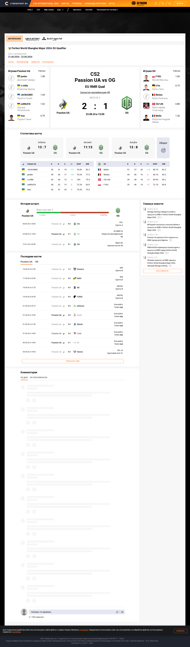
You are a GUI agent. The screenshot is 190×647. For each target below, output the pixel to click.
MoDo (106, 169)
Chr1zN (107, 179)
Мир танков (49, 10)
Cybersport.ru (76, 643)
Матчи (65, 3)
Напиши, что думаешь (41, 612)
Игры (112, 3)
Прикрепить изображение (117, 612)
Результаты (47, 62)
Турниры (77, 3)
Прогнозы (77, 10)
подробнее (83, 630)
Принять (180, 631)
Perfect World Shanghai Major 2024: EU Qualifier (39, 48)
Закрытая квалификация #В (95, 92)
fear (29, 189)
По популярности (38, 378)
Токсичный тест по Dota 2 (107, 10)
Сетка (11, 62)
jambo (30, 174)
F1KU (106, 184)
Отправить (122, 612)
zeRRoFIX (31, 184)
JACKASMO (32, 169)
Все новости (162, 271)
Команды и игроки (95, 3)
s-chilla (30, 179)
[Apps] (155, 3)
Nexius (106, 174)
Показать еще (73, 361)
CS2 (38, 10)
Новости (35, 62)
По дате (24, 378)
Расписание (23, 62)
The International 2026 (46, 3)
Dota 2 (30, 10)
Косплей (88, 10)
